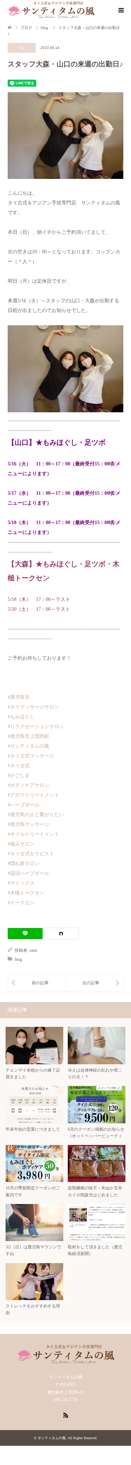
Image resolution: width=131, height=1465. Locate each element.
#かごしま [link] (19, 775)
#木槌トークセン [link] (26, 892)
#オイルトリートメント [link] (33, 834)
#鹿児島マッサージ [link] (28, 824)
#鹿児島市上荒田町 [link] (28, 736)
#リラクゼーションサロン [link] (36, 726)
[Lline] (25, 933)
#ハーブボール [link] (23, 804)
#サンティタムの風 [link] (28, 746)
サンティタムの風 (52, 1438)
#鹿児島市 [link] (19, 697)
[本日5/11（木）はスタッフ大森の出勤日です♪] (36, 982)
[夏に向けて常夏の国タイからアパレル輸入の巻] (94, 982)
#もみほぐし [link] (21, 716)
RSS (66, 1415)
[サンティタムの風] (51, 10)
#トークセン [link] (21, 902)
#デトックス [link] (21, 883)
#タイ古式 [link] (19, 765)
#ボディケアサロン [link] (28, 785)
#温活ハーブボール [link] (28, 873)
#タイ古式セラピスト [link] (31, 853)
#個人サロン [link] (21, 844)
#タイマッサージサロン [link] (33, 707)
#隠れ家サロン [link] (23, 863)
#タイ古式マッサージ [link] (31, 756)
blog (22, 48)
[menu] (120, 10)
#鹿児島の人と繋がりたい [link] (36, 814)
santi (33, 950)
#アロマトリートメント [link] (33, 795)
